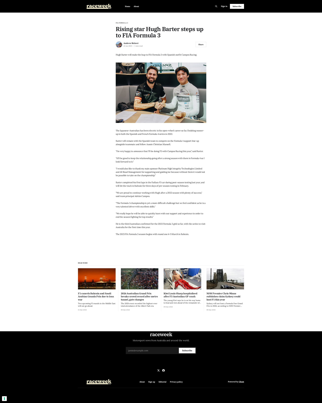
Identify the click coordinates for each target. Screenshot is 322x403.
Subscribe (237, 6)
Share (201, 44)
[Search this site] (216, 6)
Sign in (224, 6)
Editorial (162, 382)
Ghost (241, 381)
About (136, 6)
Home (127, 6)
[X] (158, 370)
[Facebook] (163, 370)
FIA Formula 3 (122, 23)
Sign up (151, 382)
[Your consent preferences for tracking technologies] (4, 398)
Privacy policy (176, 382)
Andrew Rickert (131, 43)
